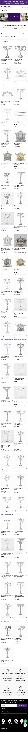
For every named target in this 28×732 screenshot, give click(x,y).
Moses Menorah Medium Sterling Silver (6, 639)
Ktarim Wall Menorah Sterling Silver (18, 144)
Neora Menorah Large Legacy (18, 314)
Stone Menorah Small (5, 185)
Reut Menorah (17, 101)
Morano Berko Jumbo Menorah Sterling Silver (18, 292)
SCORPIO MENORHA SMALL (18, 444)
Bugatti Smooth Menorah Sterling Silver (6, 596)
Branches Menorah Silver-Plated (19, 81)
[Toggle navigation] (27, 7)
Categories (7, 36)
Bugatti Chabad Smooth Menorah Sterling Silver (19, 576)
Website (4, 715)
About (3, 708)
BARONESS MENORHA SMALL (18, 489)
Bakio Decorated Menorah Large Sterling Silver (19, 206)
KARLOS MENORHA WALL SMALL (19, 336)
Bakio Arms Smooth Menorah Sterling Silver (18, 424)
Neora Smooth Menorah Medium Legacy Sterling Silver (6, 446)
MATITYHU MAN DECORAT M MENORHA (19, 639)
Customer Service (6, 711)
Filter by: (20, 41)
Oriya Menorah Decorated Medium (6, 424)
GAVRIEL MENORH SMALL (19, 468)
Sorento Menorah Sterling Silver (6, 618)
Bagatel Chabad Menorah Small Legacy (19, 402)
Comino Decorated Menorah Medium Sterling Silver (19, 596)
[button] (23, 7)
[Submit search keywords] (2, 10)
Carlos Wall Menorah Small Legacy (18, 270)
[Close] (26, 3)
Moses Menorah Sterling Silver (5, 206)
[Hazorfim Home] (6, 7)
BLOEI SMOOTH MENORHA (4, 312)
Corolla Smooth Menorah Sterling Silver (6, 122)
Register (22, 705)
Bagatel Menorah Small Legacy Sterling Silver (19, 379)
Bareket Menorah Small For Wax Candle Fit (6, 60)
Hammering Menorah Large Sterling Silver (5, 469)
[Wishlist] (13, 60)
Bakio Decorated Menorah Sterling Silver (19, 227)
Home (2, 36)
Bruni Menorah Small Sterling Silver (5, 228)
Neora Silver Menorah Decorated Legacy (5, 511)
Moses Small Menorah (18, 356)
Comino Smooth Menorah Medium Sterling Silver (6, 576)
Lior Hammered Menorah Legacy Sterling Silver (6, 554)
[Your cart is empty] (25, 7)
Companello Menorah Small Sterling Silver (5, 357)
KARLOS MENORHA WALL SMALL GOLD (19, 164)
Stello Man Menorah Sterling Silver (18, 60)
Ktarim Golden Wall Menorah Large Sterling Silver (5, 249)
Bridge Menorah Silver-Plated (5, 102)
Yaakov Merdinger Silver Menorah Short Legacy (19, 122)
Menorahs (13, 36)
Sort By (6, 41)
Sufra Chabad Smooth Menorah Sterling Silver (5, 401)
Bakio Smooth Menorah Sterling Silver (5, 532)
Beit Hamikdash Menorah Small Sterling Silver (19, 553)
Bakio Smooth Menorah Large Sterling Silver (5, 378)
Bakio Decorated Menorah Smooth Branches (6, 144)
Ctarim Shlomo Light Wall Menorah (6, 164)
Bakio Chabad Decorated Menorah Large (19, 186)
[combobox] (14, 10)
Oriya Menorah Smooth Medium (18, 532)
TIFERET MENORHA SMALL (5, 661)
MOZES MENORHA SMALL (19, 617)
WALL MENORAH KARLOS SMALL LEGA (19, 249)
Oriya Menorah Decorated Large (19, 511)
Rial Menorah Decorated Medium (6, 489)
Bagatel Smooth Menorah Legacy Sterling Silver (6, 336)
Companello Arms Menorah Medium (6, 292)
